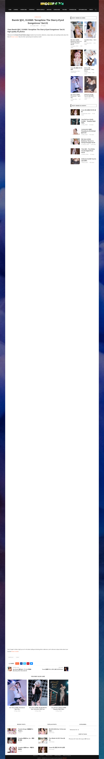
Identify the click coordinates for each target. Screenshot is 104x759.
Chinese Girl (23, 9)
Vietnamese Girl (83, 9)
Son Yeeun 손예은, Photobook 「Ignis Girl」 (75, 96)
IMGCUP (65, 758)
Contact (42, 755)
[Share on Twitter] (24, 663)
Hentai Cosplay (41, 9)
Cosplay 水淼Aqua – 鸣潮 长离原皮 (26, 748)
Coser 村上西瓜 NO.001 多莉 (76, 68)
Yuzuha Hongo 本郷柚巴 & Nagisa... (25, 729)
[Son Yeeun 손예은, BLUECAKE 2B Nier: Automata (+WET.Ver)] (38, 693)
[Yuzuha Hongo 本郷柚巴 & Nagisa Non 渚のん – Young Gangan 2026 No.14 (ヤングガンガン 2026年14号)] (12, 731)
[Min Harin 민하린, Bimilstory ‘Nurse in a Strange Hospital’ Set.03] (77, 29)
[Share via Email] (31, 663)
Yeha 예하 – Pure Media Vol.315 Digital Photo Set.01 (88, 150)
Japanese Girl (72, 9)
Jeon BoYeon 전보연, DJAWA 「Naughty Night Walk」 (88, 121)
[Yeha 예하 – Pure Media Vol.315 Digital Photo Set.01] (75, 151)
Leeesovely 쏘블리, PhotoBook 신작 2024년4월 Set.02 (88, 131)
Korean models (14, 36)
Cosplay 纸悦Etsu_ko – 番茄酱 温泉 (26, 739)
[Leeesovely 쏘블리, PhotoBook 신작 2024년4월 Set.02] (75, 132)
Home (10, 9)
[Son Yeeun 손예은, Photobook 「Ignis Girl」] (17, 693)
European (31, 9)
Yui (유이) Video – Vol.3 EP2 (90, 40)
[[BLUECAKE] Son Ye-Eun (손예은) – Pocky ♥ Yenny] (42, 731)
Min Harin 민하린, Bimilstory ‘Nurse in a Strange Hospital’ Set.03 (76, 42)
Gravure (49, 9)
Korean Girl (57, 9)
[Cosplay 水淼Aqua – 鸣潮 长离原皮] (12, 750)
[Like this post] (17, 663)
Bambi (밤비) (10, 657)
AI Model (16, 9)
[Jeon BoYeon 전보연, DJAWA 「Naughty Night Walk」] (58, 693)
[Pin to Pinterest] (28, 663)
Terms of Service (67, 755)
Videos (91, 9)
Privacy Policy (49, 755)
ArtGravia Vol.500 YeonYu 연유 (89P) (89, 95)
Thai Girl (64, 9)
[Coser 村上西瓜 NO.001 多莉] (77, 58)
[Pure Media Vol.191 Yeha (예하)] (42, 741)
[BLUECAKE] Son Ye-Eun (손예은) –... (57, 729)
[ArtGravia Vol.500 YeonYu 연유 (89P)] (90, 84)
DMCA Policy (58, 755)
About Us (35, 755)
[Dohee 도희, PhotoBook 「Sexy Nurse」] (90, 58)
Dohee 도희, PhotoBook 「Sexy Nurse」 (89, 69)
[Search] (96, 10)
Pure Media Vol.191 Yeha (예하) (57, 739)
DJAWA (17, 657)
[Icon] (90, 30)
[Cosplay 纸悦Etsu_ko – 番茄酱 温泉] (12, 741)
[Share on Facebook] (21, 663)
